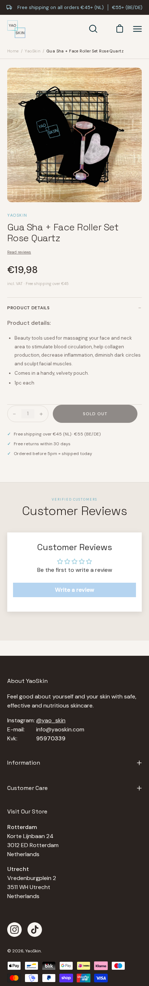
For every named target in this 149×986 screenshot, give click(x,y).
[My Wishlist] (105, 29)
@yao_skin (50, 720)
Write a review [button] (74, 590)
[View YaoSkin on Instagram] (14, 929)
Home (13, 51)
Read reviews (19, 252)
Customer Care (27, 788)
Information (23, 762)
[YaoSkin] (16, 29)
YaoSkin (33, 51)
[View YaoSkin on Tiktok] (34, 929)
